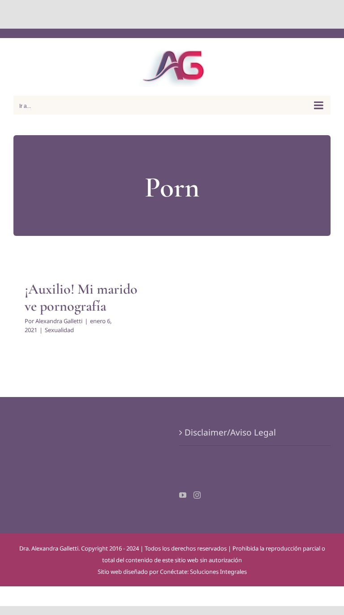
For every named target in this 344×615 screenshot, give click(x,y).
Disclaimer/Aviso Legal (230, 432)
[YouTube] (182, 495)
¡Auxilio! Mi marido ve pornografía (81, 297)
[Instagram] (197, 495)
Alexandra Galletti (58, 321)
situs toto (151, 14)
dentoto (174, 14)
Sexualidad (59, 330)
